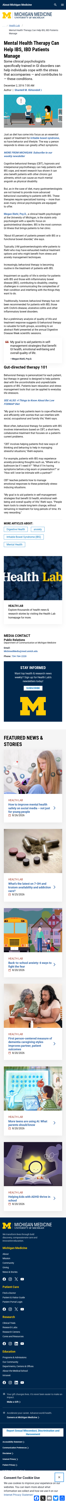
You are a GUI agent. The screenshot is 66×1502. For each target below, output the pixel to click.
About (6, 1254)
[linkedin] (16, 1344)
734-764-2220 (19, 656)
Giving (6, 1267)
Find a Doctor (9, 1293)
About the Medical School (15, 1371)
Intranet (7, 1375)
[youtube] (22, 1279)
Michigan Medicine (15, 1248)
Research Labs (10, 1327)
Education (9, 1351)
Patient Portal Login (12, 1302)
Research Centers (11, 1332)
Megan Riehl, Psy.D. (15, 214)
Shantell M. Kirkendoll (27, 90)
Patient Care (11, 1287)
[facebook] (4, 1279)
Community (8, 1263)
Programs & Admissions (14, 1357)
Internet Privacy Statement (19, 1494)
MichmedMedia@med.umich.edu (21, 651)
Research (9, 1317)
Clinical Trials (9, 1323)
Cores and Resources (13, 1336)
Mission (6, 1258)
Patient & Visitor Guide (14, 1297)
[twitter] (16, 1279)
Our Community (10, 1362)
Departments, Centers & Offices (18, 1366)
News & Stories (10, 1272)
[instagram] (10, 1279)
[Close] (59, 1477)
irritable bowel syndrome (44, 138)
